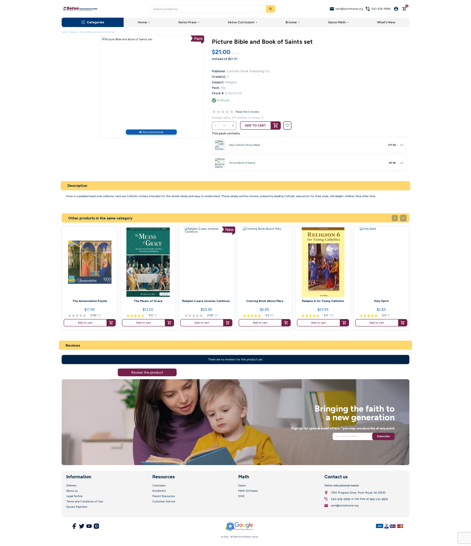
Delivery (71, 485)
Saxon (242, 485)
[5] (231, 112)
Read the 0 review (247, 111)
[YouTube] (89, 526)
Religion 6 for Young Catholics (323, 301)
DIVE (241, 496)
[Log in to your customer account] (396, 9)
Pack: (216, 88)
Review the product (147, 372)
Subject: (218, 82)
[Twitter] (81, 526)
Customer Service (163, 501)
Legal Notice (74, 496)
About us (72, 490)
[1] (214, 112)
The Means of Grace (148, 301)
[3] (223, 112)
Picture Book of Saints (242, 162)
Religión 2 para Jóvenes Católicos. (206, 301)
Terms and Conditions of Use (84, 501)
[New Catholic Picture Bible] (220, 145)
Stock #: (218, 93)
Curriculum (159, 485)
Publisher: (219, 71)
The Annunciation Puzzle (89, 301)
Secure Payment (76, 506)
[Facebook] (74, 526)
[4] (227, 112)
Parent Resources (163, 496)
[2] (218, 112)
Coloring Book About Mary (264, 301)
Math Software (248, 490)
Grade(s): (219, 77)
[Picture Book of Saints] (220, 163)
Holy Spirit (381, 301)
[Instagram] (96, 526)
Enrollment (159, 490)
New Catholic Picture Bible (244, 145)
